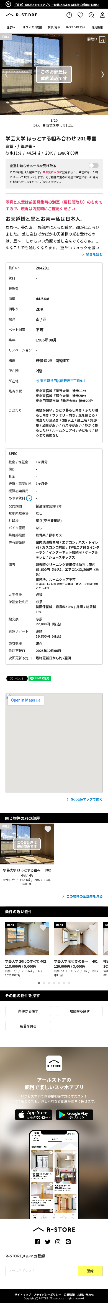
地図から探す (80, 1011)
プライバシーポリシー (47, 1294)
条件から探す (28, 1011)
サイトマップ (22, 1294)
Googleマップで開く (87, 799)
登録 (90, 1271)
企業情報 (69, 1294)
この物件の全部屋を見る (84, 896)
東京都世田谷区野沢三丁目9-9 (62, 380)
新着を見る (28, 1026)
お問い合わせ (85, 1294)
